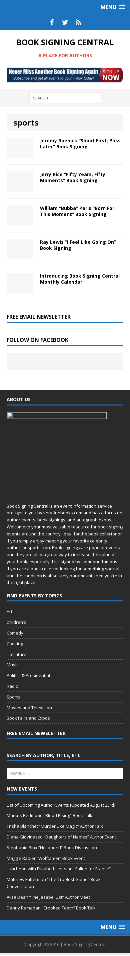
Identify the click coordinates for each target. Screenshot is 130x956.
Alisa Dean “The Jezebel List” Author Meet (48, 897)
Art (9, 611)
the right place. (21, 582)
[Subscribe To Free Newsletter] (78, 22)
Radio (12, 686)
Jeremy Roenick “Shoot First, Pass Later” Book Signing (80, 143)
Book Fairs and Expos (28, 718)
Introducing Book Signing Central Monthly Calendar (80, 279)
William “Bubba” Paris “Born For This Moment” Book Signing (77, 211)
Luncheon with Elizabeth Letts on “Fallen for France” (59, 869)
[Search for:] (65, 97)
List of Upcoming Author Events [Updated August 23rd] (61, 805)
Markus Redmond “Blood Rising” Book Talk (49, 815)
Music (12, 665)
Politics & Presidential (28, 675)
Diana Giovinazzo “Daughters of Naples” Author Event (61, 837)
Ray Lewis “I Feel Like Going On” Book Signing (78, 245)
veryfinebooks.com (62, 513)
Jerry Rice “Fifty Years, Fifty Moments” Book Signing (72, 177)
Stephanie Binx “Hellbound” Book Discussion (52, 847)
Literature (16, 654)
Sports (13, 697)
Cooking (15, 644)
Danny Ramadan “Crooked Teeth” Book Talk (51, 908)
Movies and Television (29, 708)
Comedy (15, 633)
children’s (16, 622)
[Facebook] (52, 22)
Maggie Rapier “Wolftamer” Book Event (46, 858)
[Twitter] (65, 22)
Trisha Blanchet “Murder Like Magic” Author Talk (55, 826)
